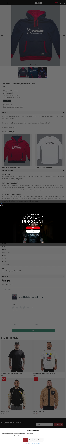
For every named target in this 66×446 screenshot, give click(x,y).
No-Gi (33, 231)
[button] (63, 430)
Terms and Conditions (35, 443)
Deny (30, 440)
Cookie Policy (28, 443)
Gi (33, 228)
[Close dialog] (1, 204)
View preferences (38, 440)
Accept (25, 440)
